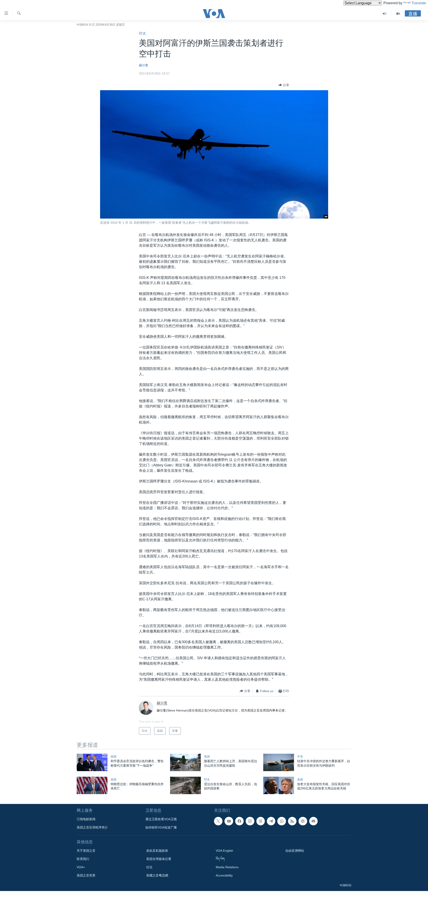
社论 (149, 867)
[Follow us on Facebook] (239, 821)
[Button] (283, 85)
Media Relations (227, 867)
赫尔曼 (143, 65)
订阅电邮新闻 (86, 819)
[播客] (302, 821)
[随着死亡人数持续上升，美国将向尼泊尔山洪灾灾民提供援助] (185, 762)
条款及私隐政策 (157, 850)
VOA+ (81, 867)
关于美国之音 (86, 850)
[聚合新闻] (292, 821)
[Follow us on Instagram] (250, 821)
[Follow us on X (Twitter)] (218, 821)
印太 (142, 33)
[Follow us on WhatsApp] (281, 821)
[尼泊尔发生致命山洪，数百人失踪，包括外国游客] (185, 785)
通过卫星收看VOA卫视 (161, 819)
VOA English (224, 850)
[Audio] (384, 13)
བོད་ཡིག (220, 859)
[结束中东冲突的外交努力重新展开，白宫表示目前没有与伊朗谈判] (278, 762)
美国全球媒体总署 (158, 859)
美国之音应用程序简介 (92, 827)
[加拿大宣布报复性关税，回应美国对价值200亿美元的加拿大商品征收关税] (278, 785)
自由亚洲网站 (294, 850)
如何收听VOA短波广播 (161, 827)
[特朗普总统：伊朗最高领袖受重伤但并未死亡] (92, 785)
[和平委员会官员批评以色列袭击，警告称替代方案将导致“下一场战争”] (92, 762)
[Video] (398, 13)
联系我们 (83, 859)
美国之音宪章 (86, 875)
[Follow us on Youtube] (228, 821)
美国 (113, 756)
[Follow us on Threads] (260, 821)
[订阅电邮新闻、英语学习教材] (313, 821)
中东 (300, 756)
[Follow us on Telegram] (271, 821)
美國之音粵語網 (157, 875)
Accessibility (224, 875)
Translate (419, 3)
